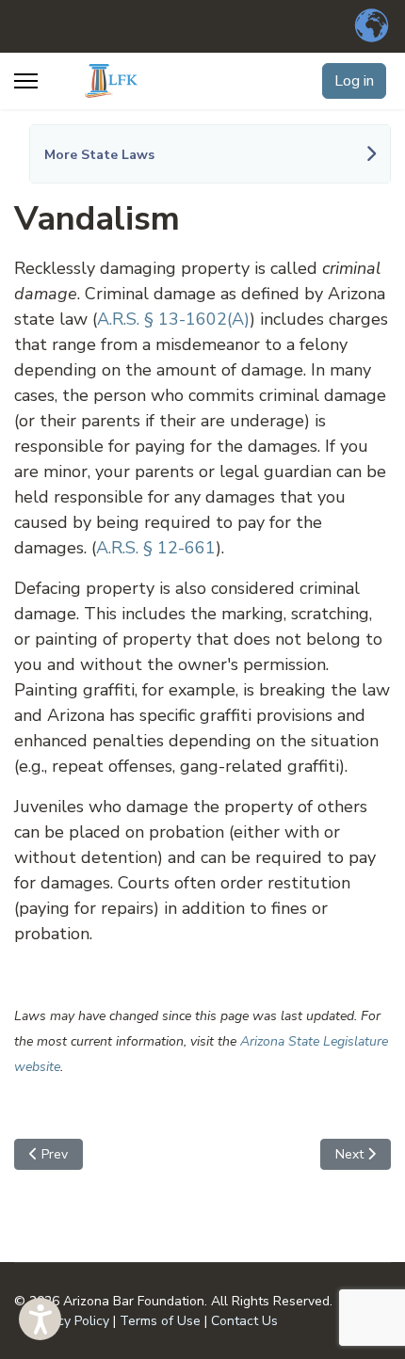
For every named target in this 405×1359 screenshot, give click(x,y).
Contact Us (244, 1321)
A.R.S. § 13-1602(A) (173, 319)
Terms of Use (160, 1321)
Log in (354, 81)
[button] (40, 1319)
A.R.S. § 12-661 (156, 547)
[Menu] (26, 81)
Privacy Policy (68, 1321)
